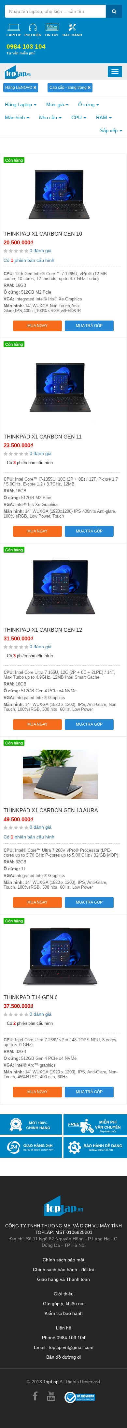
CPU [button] (77, 117)
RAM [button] (102, 117)
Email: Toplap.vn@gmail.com (63, 1347)
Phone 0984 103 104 (63, 1337)
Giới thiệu (64, 1293)
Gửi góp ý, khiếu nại (63, 1303)
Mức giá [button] (55, 104)
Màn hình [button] (15, 117)
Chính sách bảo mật (63, 1259)
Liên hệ (63, 1327)
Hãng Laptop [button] (19, 104)
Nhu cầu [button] (48, 117)
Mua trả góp (89, 325)
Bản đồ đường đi (63, 1357)
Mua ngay (37, 325)
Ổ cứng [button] (87, 104)
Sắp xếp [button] (109, 130)
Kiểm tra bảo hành (64, 1313)
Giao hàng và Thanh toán (63, 1279)
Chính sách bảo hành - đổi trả (63, 1269)
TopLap (51, 1381)
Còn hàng (14, 160)
